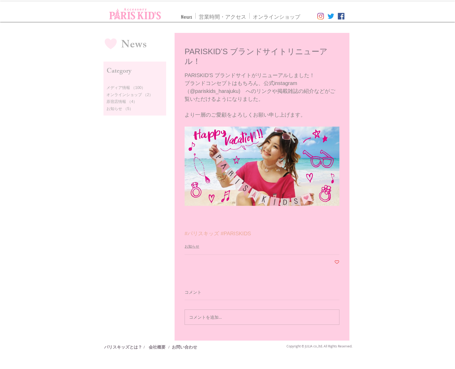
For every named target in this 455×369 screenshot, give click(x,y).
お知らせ (192, 246)
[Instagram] (320, 16)
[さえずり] (331, 16)
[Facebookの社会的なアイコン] (341, 16)
